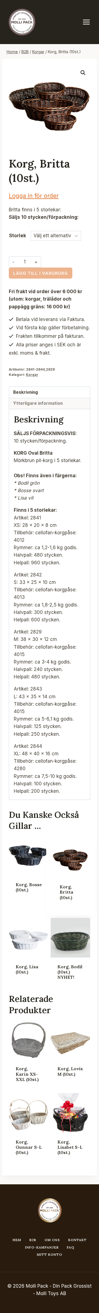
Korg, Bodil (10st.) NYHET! (69, 972)
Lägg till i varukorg (40, 273)
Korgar (32, 375)
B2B (32, 1240)
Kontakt (77, 1240)
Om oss (52, 1240)
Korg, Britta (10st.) (66, 892)
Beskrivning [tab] (25, 392)
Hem (17, 1240)
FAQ (70, 1247)
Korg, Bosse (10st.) (29, 887)
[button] (83, 73)
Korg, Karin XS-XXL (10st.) (27, 1074)
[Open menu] (89, 22)
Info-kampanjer (42, 1247)
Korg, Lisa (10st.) (27, 969)
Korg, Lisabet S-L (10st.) (69, 1147)
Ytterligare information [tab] (38, 403)
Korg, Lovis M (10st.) (70, 1071)
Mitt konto (49, 1254)
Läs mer (24, 906)
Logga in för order (34, 195)
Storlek (17, 235)
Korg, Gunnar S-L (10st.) (29, 1147)
